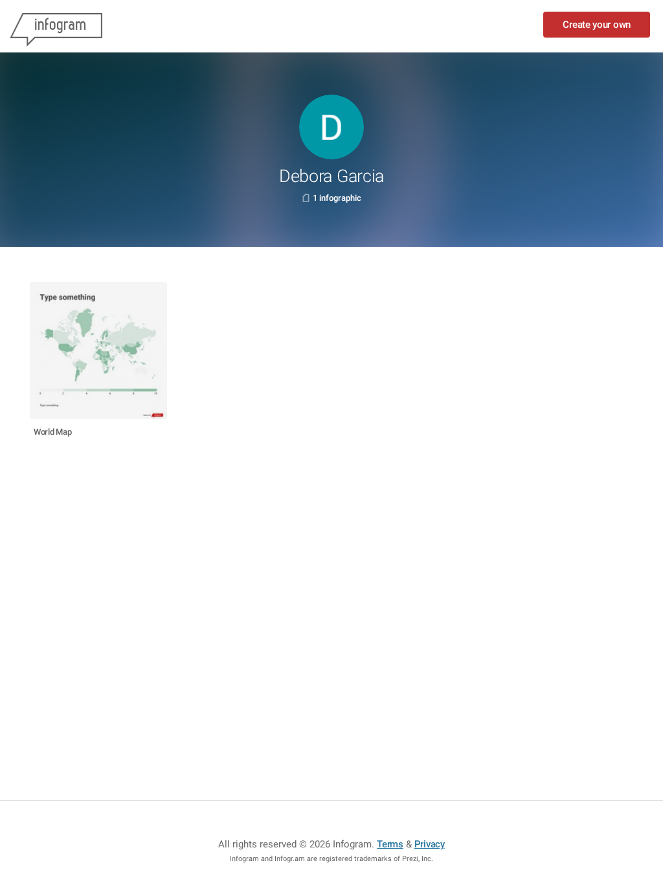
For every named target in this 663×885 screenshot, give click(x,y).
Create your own (597, 24)
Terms (390, 844)
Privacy (429, 844)
